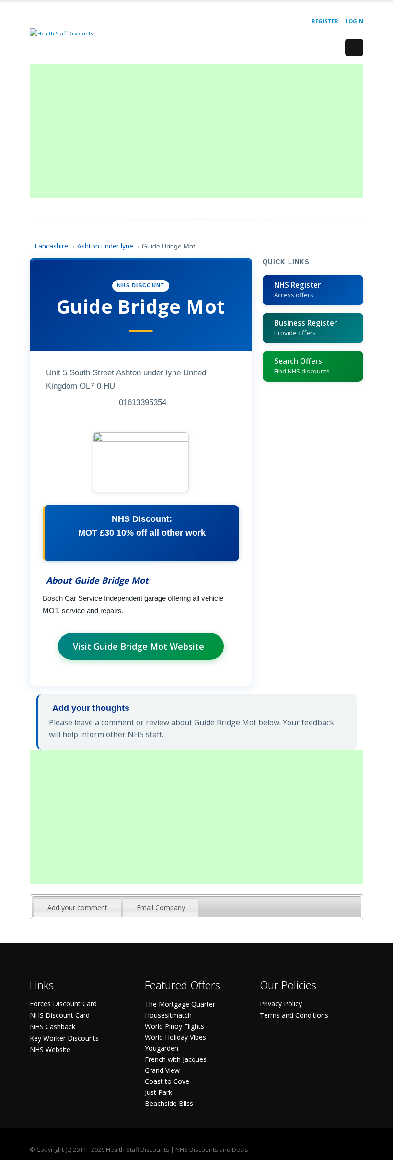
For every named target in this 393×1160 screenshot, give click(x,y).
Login (354, 20)
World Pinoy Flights (174, 1026)
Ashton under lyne (105, 245)
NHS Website (50, 1049)
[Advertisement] (196, 131)
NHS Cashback (52, 1026)
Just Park (158, 1092)
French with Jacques (176, 1059)
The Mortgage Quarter (180, 1004)
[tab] (77, 907)
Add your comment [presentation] (77, 907)
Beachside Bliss (169, 1103)
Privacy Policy (281, 1003)
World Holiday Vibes (175, 1037)
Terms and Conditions (294, 1015)
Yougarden (161, 1048)
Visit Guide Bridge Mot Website (138, 646)
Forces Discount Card (63, 1003)
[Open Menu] (354, 47)
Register (325, 20)
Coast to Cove (167, 1081)
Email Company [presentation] (161, 907)
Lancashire (52, 245)
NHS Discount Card (60, 1015)
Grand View (162, 1070)
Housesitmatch (168, 1015)
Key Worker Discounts (64, 1038)
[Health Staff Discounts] (61, 32)
